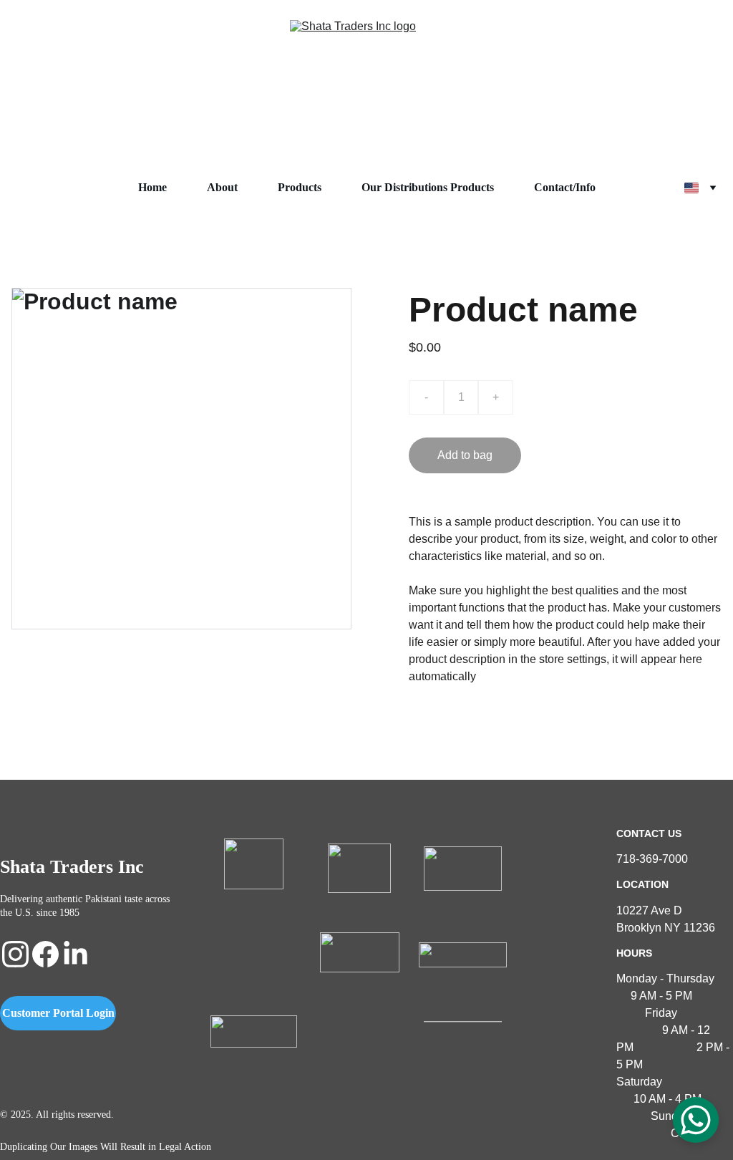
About (222, 187)
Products (299, 187)
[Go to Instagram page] (15, 954)
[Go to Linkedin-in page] (75, 954)
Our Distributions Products (427, 187)
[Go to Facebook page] (45, 954)
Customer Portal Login (58, 1013)
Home (152, 187)
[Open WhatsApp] (696, 1120)
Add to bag (464, 455)
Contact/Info (565, 187)
